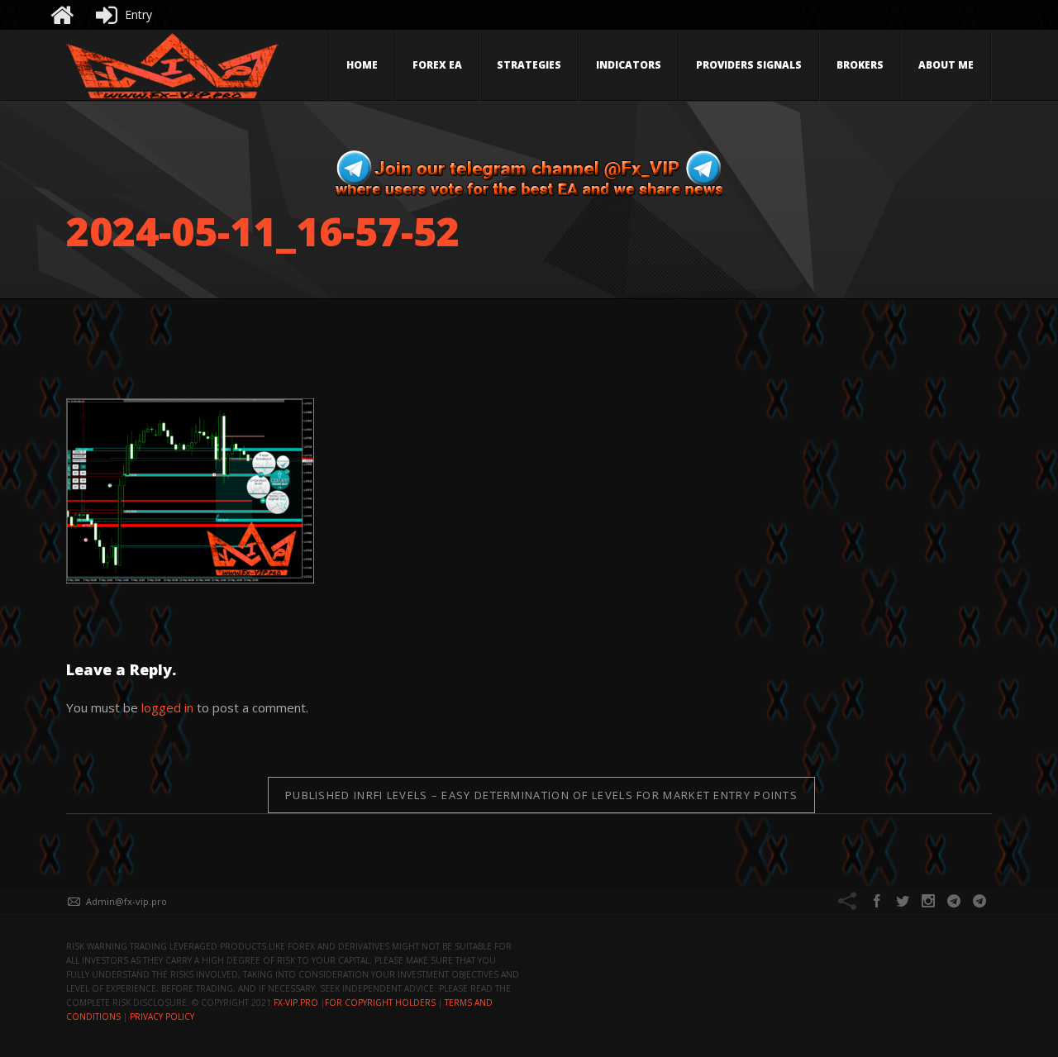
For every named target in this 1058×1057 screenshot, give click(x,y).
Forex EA (437, 65)
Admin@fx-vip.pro (126, 901)
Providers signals (749, 65)
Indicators (628, 65)
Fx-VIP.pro (296, 1002)
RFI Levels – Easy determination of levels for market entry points (541, 795)
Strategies (529, 65)
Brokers (860, 65)
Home (362, 65)
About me (946, 65)
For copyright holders (380, 1002)
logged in (167, 707)
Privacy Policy (162, 1016)
